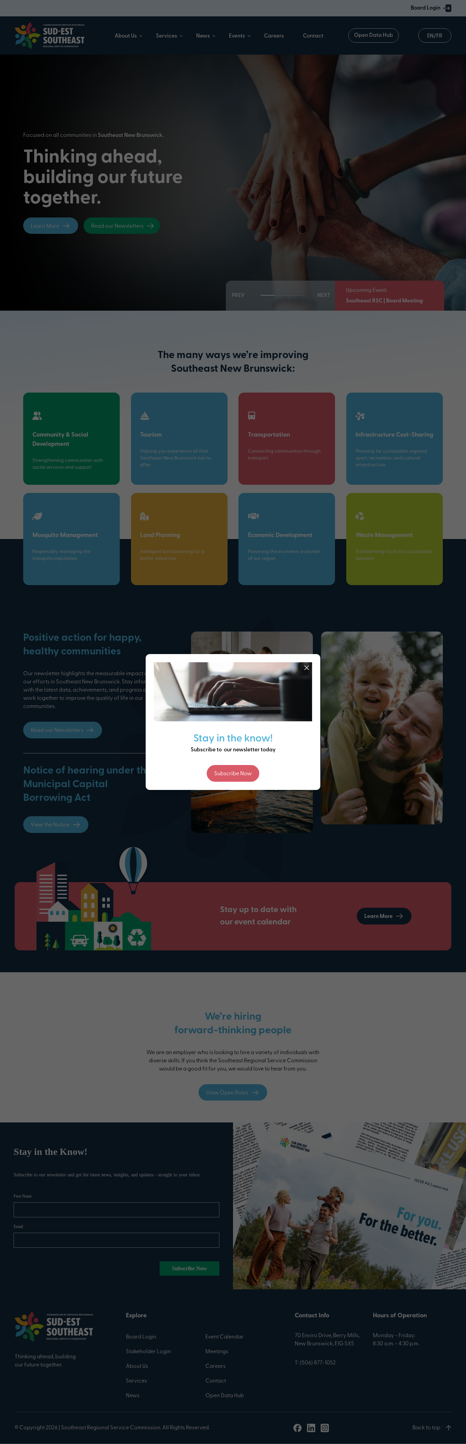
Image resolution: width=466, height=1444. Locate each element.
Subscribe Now (233, 774)
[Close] (307, 668)
